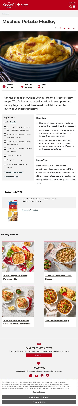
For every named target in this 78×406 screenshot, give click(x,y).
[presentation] (18, 256)
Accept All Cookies (39, 402)
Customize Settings (39, 386)
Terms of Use (56, 388)
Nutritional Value (11, 176)
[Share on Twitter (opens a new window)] (64, 28)
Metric (6, 122)
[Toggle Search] (70, 6)
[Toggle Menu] (74, 6)
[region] (39, 392)
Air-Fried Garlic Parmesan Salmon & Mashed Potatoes (16, 322)
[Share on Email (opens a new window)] (74, 28)
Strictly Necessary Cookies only (39, 397)
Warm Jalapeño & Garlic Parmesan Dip (15, 277)
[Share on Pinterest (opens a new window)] (69, 28)
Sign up (38, 355)
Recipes (5, 14)
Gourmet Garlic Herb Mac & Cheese (58, 277)
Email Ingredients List (14, 172)
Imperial (13, 122)
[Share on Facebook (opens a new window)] (60, 28)
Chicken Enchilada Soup (57, 320)
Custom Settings (39, 392)
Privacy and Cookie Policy (37, 388)
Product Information (30, 210)
